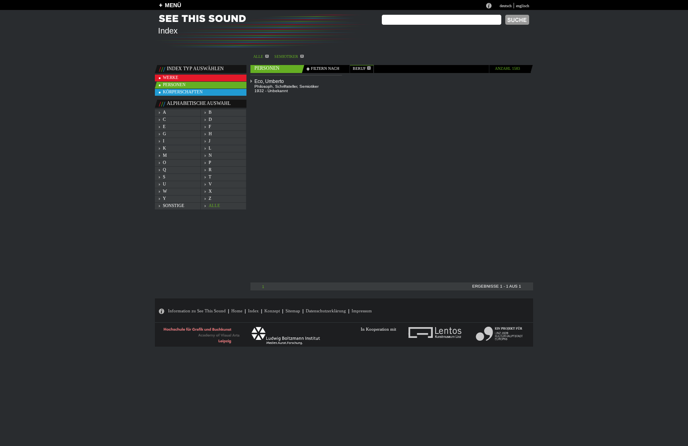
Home (236, 310)
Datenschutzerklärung (326, 310)
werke (170, 77)
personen (174, 84)
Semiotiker (286, 56)
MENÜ (173, 5)
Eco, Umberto (269, 81)
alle (258, 56)
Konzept (272, 310)
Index (253, 310)
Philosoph (263, 86)
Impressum (362, 310)
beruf (360, 68)
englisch (522, 6)
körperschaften (183, 91)
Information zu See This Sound (197, 310)
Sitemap (292, 310)
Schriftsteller (286, 86)
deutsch (506, 6)
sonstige (173, 205)
